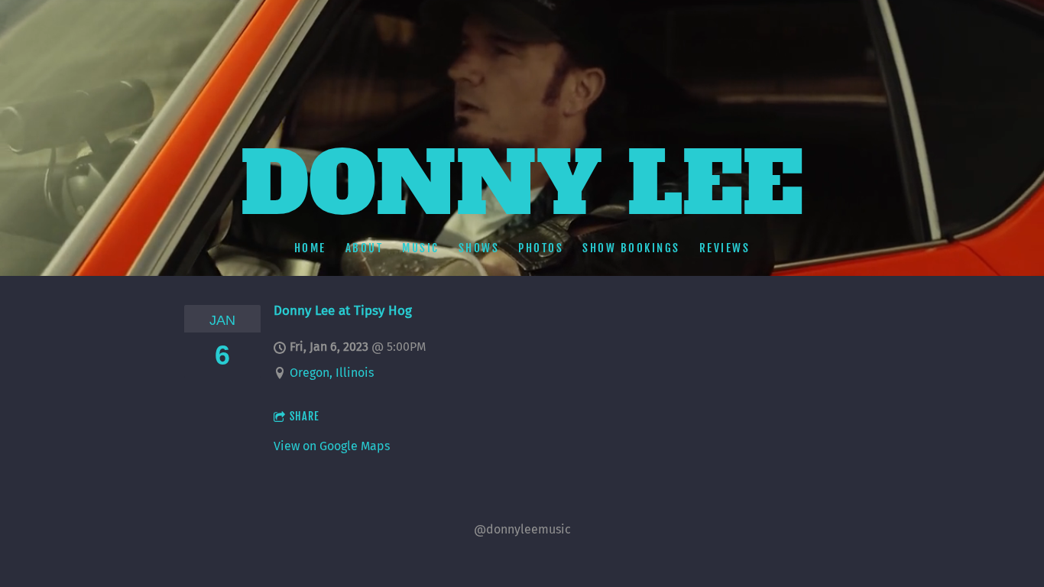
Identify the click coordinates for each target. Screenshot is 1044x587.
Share (304, 416)
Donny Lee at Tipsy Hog (343, 310)
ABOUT (364, 248)
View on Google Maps (332, 446)
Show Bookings (631, 248)
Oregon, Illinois (332, 372)
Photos (540, 248)
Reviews (725, 248)
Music (420, 248)
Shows (479, 248)
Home (310, 248)
